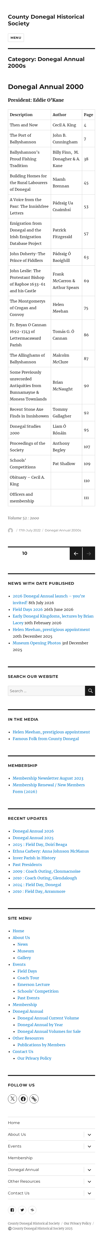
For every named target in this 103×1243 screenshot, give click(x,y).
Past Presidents (27, 864)
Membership (25, 1004)
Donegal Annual (28, 1011)
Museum (25, 951)
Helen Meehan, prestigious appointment (51, 629)
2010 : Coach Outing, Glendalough (45, 878)
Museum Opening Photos (37, 643)
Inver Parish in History (35, 857)
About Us (21, 937)
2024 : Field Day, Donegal (37, 884)
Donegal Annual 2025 (33, 837)
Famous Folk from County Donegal (46, 738)
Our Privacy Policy (34, 1058)
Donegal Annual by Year (40, 1024)
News (22, 944)
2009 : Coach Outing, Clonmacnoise (46, 871)
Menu (16, 37)
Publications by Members (41, 1044)
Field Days (27, 971)
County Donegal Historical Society (34, 1223)
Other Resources (28, 1038)
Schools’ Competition (38, 991)
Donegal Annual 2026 (33, 831)
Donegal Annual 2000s (63, 530)
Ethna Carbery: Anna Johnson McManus (51, 851)
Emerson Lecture (33, 984)
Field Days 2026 (28, 609)
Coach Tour (28, 977)
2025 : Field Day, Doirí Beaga (40, 844)
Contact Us (23, 1051)
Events (19, 964)
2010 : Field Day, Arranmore (39, 891)
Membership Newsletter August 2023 (48, 778)
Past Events (28, 998)
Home (18, 930)
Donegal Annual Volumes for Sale (49, 1031)
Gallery (24, 957)
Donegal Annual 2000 (46, 87)
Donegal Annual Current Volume (48, 1018)
